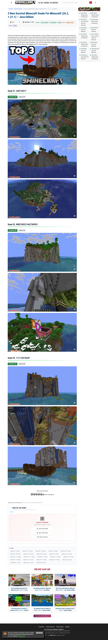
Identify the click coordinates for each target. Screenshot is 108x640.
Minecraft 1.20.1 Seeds (66, 551)
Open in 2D (22, 97)
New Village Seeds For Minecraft (94, 44)
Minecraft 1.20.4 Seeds (29, 554)
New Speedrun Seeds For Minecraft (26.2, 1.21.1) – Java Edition (42, 589)
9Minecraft (52, 635)
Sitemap (67, 626)
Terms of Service (50, 626)
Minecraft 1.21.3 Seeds (43, 556)
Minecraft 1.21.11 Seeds (29, 556)
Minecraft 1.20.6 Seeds (42, 554)
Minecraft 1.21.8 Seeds (42, 559)
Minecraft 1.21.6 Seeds (15, 559)
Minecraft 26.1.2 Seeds (29, 562)
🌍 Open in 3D (12, 97)
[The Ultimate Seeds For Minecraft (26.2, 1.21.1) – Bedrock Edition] (42, 600)
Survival (14, 25)
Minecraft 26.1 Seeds (67, 559)
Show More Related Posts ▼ (42, 616)
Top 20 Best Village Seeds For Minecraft (94, 57)
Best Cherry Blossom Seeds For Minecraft (95, 15)
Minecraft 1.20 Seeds (53, 551)
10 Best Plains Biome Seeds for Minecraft (94, 21)
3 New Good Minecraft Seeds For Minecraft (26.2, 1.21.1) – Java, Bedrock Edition (19, 589)
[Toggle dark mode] (95, 2)
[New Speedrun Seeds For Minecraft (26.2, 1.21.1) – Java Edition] (42, 580)
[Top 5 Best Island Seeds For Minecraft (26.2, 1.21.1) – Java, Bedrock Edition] (65, 580)
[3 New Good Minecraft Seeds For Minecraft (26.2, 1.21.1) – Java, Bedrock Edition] (19, 580)
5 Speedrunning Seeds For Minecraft (95, 50)
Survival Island (53, 22)
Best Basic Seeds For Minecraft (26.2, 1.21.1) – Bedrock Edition (65, 609)
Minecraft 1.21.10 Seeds (16, 556)
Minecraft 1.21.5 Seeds (69, 556)
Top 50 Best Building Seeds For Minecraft (84, 44)
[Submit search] (90, 2)
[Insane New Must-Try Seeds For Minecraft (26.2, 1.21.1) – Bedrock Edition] (19, 600)
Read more (21, 636)
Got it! (39, 633)
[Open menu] (11, 2)
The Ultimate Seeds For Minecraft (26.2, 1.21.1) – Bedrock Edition (42, 609)
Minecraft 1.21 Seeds (54, 554)
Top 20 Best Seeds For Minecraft (84, 29)
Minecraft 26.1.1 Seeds (15, 562)
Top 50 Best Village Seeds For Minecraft (84, 15)
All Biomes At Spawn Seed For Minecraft (85, 57)
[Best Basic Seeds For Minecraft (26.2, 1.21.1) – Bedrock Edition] (65, 600)
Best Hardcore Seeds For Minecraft (94, 29)
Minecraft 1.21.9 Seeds (55, 559)
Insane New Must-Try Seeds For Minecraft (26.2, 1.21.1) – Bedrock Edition (19, 609)
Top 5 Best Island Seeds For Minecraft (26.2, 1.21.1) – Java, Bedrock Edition (65, 589)
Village (59, 22)
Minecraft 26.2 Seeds (41, 562)
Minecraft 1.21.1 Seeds (67, 554)
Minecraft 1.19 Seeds (15, 551)
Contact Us (41, 626)
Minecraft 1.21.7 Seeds (29, 559)
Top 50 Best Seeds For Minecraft (84, 50)
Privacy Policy (59, 626)
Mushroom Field (70, 22)
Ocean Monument (44, 22)
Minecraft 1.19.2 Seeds (28, 551)
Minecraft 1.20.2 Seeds (15, 554)
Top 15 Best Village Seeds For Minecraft (84, 36)
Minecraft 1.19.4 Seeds (41, 551)
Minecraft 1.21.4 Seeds (56, 556)
